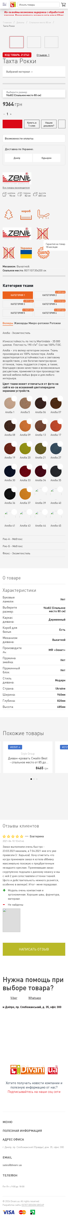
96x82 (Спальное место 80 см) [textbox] (23, 95)
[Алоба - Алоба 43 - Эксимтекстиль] (29, 512)
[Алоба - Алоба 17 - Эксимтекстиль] (60, 421)
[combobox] (34, 94)
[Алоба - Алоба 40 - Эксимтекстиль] (60, 489)
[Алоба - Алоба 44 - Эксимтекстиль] (45, 512)
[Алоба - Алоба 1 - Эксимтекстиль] (14, 398)
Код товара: (12, 54)
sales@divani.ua (12, 1165)
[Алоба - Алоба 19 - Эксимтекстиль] (14, 444)
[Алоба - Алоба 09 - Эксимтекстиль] (29, 421)
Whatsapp (34, 998)
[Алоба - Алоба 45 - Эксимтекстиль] (60, 512)
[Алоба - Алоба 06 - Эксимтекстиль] (45, 398)
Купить (12, 124)
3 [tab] (36, 779)
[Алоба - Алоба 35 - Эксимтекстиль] (60, 466)
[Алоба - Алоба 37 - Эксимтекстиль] (29, 489)
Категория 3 (18, 304)
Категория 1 (18, 295)
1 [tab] (31, 779)
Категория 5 (18, 313)
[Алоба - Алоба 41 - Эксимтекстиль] (14, 512)
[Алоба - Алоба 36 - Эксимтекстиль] (14, 489)
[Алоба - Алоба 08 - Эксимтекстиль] (14, 421)
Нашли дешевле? (48, 124)
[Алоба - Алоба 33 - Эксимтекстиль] (29, 466)
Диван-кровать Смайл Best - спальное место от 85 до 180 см (27, 760)
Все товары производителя (16, 187)
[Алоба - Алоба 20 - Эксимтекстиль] (29, 444)
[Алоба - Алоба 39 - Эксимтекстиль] (45, 489)
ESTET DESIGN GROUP (33, 1205)
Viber (13, 998)
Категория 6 (50, 313)
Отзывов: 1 (43, 55)
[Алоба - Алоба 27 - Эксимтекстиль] (60, 444)
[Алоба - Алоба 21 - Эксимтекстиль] (45, 444)
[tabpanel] (27, 757)
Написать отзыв (34, 949)
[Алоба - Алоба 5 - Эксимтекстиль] (29, 398)
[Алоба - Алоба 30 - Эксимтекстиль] (14, 466)
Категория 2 (50, 295)
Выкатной (23, 266)
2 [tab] (34, 779)
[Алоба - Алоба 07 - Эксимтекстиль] (60, 398)
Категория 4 (50, 304)
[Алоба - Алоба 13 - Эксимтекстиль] (45, 421)
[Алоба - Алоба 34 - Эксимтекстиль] (45, 466)
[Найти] (57, 5)
